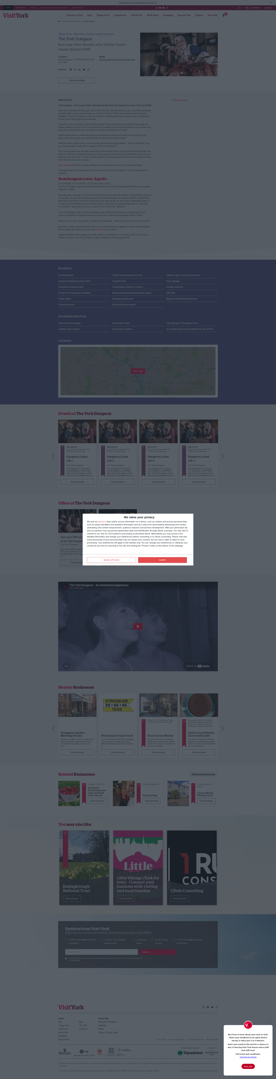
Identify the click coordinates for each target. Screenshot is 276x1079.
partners (102, 522)
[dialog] (138, 539)
